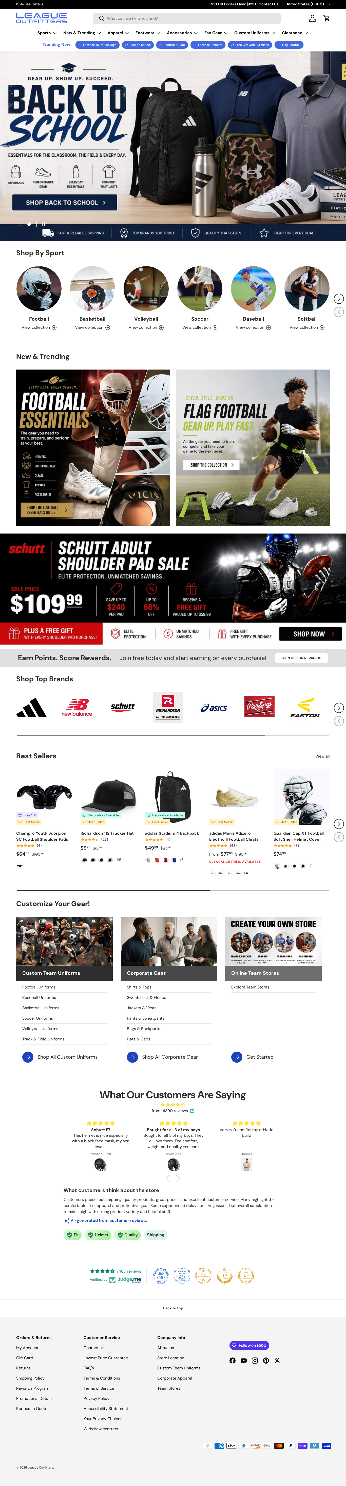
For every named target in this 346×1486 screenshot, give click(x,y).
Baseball (253, 319)
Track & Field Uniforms (43, 1039)
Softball (307, 319)
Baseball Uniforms (39, 997)
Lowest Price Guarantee (106, 1358)
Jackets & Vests (142, 1008)
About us (165, 1347)
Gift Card (24, 1358)
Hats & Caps (138, 1039)
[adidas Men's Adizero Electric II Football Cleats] (237, 797)
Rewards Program (32, 1388)
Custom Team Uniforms (179, 1368)
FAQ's (89, 1368)
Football (39, 319)
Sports (44, 32)
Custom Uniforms (252, 32)
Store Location (170, 1358)
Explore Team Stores (250, 987)
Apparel (115, 32)
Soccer (199, 319)
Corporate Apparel (174, 1378)
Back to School (140, 45)
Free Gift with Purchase (252, 45)
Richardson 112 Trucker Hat (107, 833)
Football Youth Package (100, 45)
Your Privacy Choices (103, 1418)
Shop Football (308, 156)
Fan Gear (213, 32)
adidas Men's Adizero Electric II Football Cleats (234, 836)
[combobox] (187, 18)
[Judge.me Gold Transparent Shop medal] (203, 1276)
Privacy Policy (96, 1398)
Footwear (145, 32)
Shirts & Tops (139, 987)
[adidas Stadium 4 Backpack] (173, 797)
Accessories (179, 32)
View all (322, 756)
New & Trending (79, 32)
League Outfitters (40, 1467)
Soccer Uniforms (37, 1018)
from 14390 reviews (170, 1110)
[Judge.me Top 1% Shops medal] (225, 1276)
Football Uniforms (38, 987)
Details (91, 4)
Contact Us (269, 4)
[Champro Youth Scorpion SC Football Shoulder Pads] (44, 797)
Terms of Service (99, 1388)
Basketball (92, 319)
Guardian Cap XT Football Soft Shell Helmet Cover (299, 836)
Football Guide (174, 45)
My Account (27, 1347)
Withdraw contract (101, 1429)
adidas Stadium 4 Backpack (172, 833)
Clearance (292, 32)
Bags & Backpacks (144, 1028)
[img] (173, 1105)
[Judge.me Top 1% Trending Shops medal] (246, 1276)
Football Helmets (210, 45)
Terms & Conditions (102, 1378)
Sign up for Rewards (301, 658)
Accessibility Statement (106, 1408)
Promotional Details (34, 1398)
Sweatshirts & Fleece (146, 997)
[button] (326, 18)
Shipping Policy (30, 1378)
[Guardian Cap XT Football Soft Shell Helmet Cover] (302, 797)
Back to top (173, 1308)
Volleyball (146, 319)
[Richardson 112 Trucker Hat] (109, 797)
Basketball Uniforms (40, 1008)
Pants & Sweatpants (145, 1018)
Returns (23, 1368)
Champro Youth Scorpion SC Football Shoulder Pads (42, 836)
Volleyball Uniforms (40, 1028)
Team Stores (168, 1388)
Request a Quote (31, 1408)
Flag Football (291, 45)
